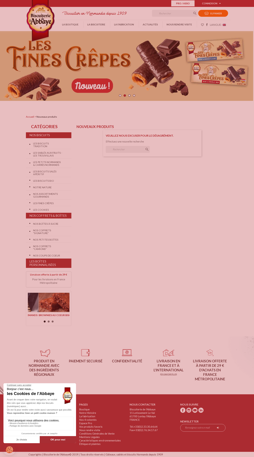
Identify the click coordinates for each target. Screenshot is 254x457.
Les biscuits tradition (41, 145)
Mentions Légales (89, 437)
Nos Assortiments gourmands (45, 195)
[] (191, 13)
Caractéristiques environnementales (100, 440)
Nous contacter (142, 404)
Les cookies (41, 209)
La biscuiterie (96, 24)
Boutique (84, 409)
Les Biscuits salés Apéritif (45, 173)
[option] (126, 64)
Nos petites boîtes (45, 239)
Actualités (150, 24)
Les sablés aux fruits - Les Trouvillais (47, 154)
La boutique (70, 24)
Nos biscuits (39, 135)
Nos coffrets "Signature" (42, 232)
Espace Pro (85, 423)
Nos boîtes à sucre (45, 223)
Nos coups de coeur (46, 255)
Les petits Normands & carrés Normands (47, 163)
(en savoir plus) (168, 374)
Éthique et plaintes (90, 443)
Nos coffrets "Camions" (42, 247)
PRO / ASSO (183, 3)
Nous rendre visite (179, 24)
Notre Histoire (87, 412)
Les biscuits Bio (43, 180)
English (224, 24)
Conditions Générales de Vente (97, 433)
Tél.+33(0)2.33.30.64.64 (143, 426)
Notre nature (42, 187)
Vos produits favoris (90, 426)
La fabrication (124, 24)
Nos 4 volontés (88, 419)
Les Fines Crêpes (43, 203)
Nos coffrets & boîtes (48, 215)
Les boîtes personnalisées (42, 263)
